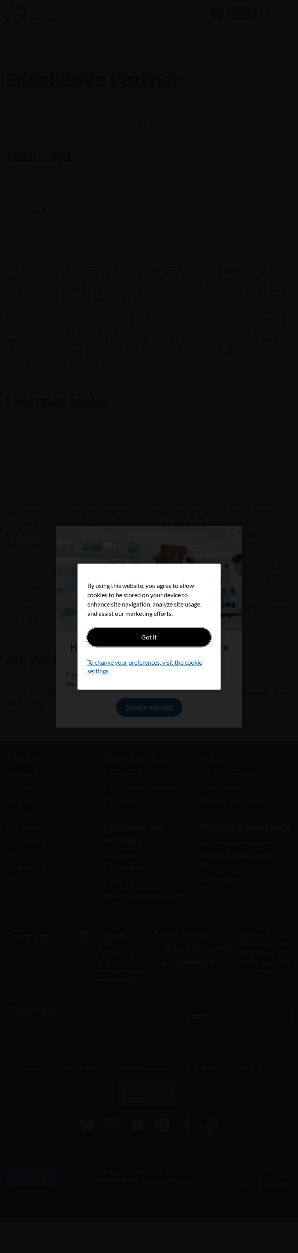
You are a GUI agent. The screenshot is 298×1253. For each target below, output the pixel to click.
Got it (149, 637)
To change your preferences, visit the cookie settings (144, 666)
